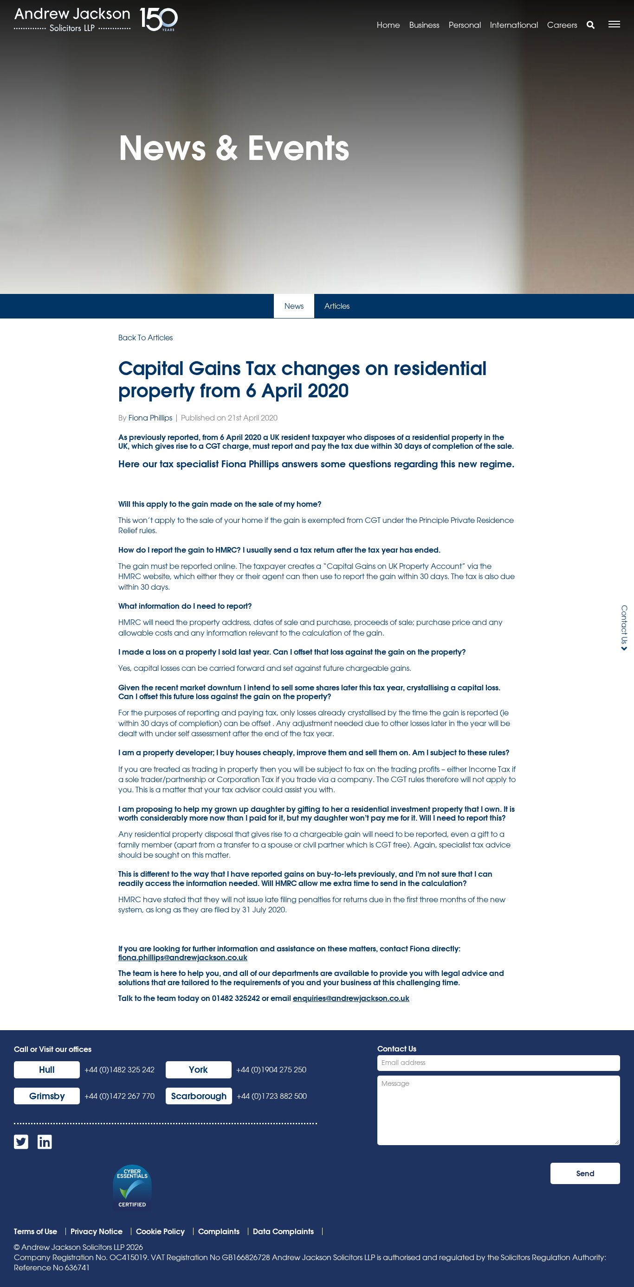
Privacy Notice (97, 1231)
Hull (47, 1069)
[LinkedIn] (45, 1145)
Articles (336, 306)
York (198, 1069)
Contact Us (624, 624)
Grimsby (47, 1096)
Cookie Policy (160, 1231)
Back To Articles (145, 337)
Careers (562, 24)
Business (424, 24)
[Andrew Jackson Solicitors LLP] (72, 19)
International (514, 24)
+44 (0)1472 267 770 (119, 1096)
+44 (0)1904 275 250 (271, 1069)
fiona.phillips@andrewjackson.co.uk (182, 957)
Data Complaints (283, 1231)
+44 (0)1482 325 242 (119, 1069)
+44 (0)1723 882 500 (272, 1096)
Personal (465, 24)
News (294, 306)
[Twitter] (21, 1145)
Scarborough (198, 1096)
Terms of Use (35, 1231)
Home (388, 24)
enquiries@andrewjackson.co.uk (351, 998)
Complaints (218, 1231)
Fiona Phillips (150, 417)
